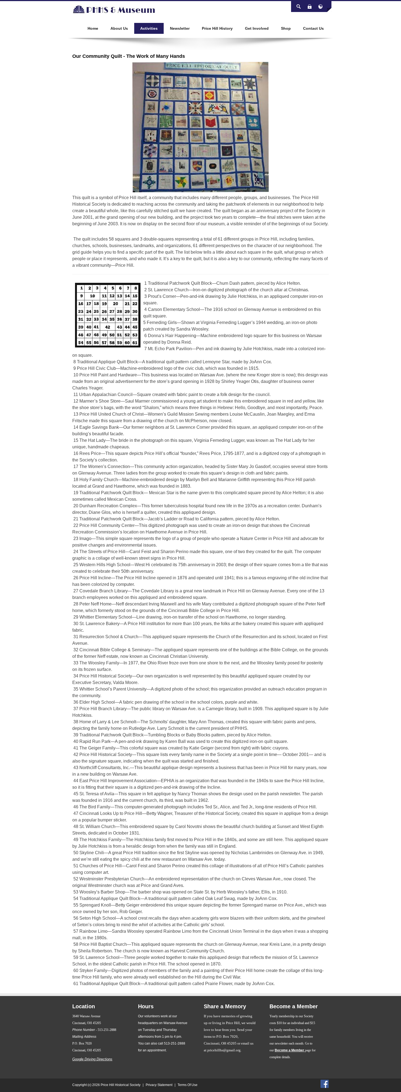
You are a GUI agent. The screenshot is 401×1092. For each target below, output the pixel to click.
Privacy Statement (159, 1085)
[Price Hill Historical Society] (113, 9)
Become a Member (290, 1050)
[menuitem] (93, 28)
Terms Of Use (187, 1085)
